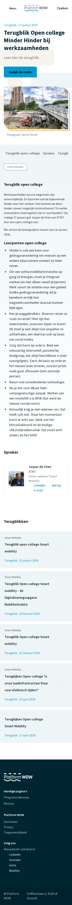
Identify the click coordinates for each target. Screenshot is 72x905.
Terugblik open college (22, 153)
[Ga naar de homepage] (36, 8)
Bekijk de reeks (20, 72)
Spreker (49, 153)
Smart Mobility (15, 167)
